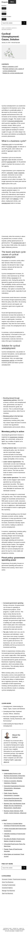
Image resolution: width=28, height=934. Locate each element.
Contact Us (15, 928)
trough (16, 173)
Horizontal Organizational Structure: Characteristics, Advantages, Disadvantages (14, 788)
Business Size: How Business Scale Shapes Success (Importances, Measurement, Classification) (14, 806)
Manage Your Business (8, 890)
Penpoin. (5, 2)
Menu (12, 2)
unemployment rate (18, 243)
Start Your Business (7, 893)
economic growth (12, 146)
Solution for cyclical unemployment (13, 73)
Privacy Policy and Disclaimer (17, 929)
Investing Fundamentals (8, 885)
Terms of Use (6, 929)
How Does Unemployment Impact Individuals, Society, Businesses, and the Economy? (14, 719)
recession (15, 278)
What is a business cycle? (10, 66)
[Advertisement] (14, 90)
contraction (10, 173)
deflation (15, 199)
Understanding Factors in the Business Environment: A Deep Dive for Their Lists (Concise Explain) (14, 776)
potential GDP (11, 162)
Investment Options (7, 888)
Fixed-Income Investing (19, 879)
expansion (21, 173)
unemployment (6, 203)
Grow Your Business (7, 882)
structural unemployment (15, 121)
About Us (21, 928)
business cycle (7, 144)
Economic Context (7, 879)
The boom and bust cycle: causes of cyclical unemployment (13, 70)
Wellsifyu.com (17, 755)
